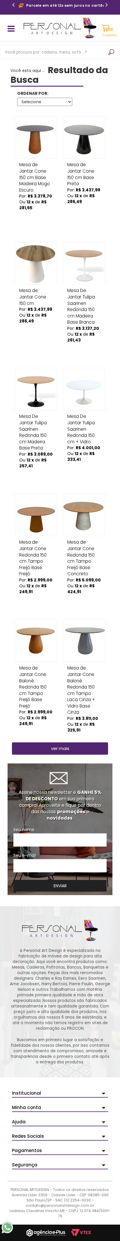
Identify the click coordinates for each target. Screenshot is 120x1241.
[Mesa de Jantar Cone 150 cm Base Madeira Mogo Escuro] (36, 137)
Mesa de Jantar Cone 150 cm (32, 292)
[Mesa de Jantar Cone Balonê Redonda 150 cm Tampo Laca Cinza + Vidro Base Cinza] (84, 640)
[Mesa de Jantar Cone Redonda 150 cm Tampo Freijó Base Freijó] (36, 515)
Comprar (36, 216)
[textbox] (60, 52)
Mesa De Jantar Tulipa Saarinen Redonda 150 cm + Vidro (81, 418)
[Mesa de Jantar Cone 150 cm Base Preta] (84, 137)
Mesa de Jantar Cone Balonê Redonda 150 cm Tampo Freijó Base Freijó (33, 670)
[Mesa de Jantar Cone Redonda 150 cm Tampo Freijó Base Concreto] (84, 515)
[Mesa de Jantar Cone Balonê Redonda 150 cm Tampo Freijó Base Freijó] (36, 640)
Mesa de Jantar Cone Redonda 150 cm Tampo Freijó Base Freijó (33, 544)
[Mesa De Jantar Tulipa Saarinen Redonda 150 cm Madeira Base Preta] (36, 389)
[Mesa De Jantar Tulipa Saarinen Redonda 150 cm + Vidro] (84, 389)
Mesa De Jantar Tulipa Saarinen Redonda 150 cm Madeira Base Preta (33, 418)
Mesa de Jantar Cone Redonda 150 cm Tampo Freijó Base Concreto (81, 544)
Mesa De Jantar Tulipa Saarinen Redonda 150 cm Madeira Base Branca (81, 292)
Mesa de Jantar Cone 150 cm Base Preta (80, 167)
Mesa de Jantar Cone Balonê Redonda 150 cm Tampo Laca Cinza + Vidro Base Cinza (81, 670)
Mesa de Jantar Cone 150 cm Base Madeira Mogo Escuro (34, 167)
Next (107, 5)
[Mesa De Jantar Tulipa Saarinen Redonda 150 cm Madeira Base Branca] (84, 263)
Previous (13, 5)
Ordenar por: (32, 93)
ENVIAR (60, 886)
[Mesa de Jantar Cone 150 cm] (36, 263)
